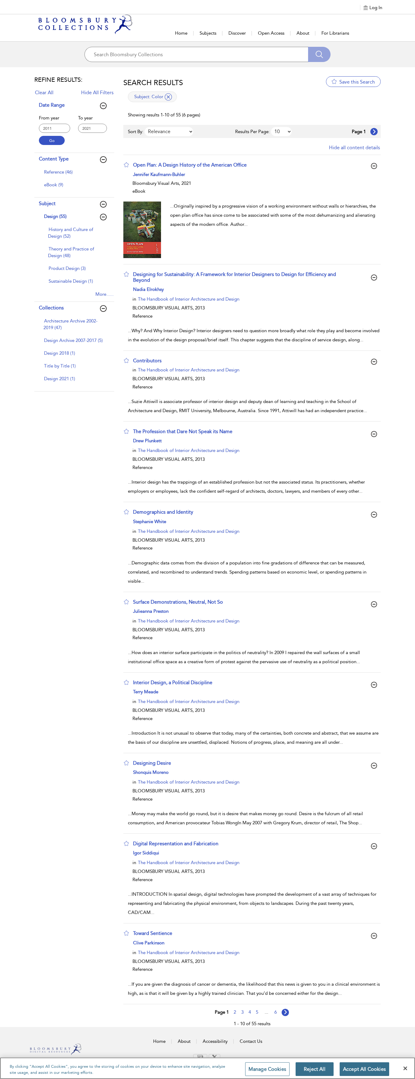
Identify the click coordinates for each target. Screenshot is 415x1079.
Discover (237, 33)
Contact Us (251, 1041)
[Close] (405, 1068)
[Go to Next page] (374, 131)
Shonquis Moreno (151, 772)
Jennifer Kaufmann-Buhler (159, 174)
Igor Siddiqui (146, 853)
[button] (126, 165)
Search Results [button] (153, 82)
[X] (214, 1057)
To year (85, 118)
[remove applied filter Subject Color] (168, 97)
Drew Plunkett (147, 440)
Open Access (271, 33)
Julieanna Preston (151, 611)
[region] (207, 1068)
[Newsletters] (200, 1057)
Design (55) (55, 216)
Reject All (314, 1069)
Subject (47, 203)
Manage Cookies (267, 1069)
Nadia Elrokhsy (148, 289)
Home (181, 33)
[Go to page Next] (285, 1012)
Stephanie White (149, 521)
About (303, 33)
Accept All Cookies (364, 1069)
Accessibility (215, 1041)
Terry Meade (145, 692)
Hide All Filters (97, 92)
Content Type (54, 159)
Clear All (44, 92)
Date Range (52, 105)
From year (49, 118)
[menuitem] (73, 175)
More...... (104, 294)
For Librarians (335, 33)
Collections (51, 308)
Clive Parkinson (148, 943)
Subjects (208, 33)
